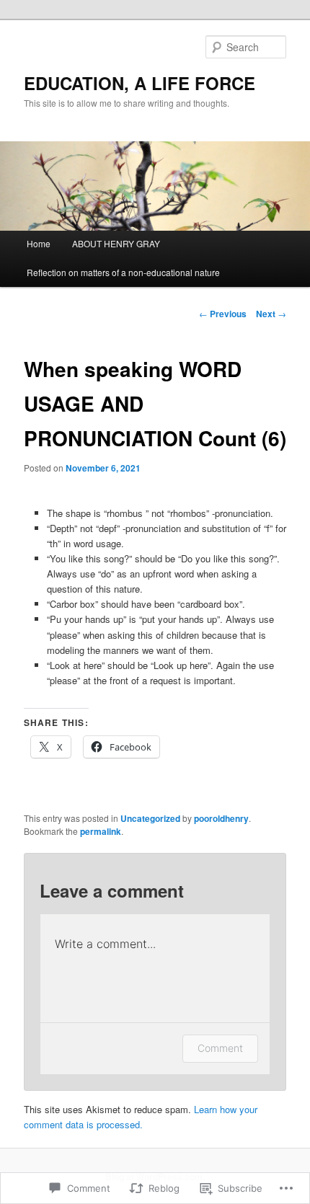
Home (38, 243)
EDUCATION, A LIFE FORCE (139, 83)
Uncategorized (150, 818)
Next (271, 313)
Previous (223, 313)
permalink (100, 831)
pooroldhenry (221, 818)
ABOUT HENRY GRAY (116, 243)
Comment (220, 1048)
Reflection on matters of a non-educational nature (123, 272)
